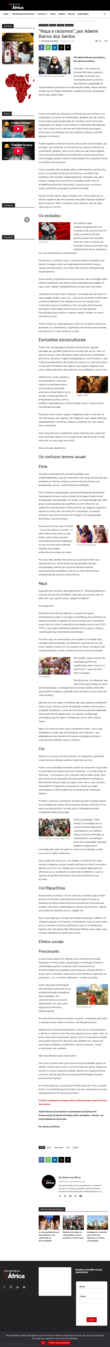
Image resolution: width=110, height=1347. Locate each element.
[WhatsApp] (48, 47)
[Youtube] (81, 1196)
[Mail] (71, 1196)
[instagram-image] (10, 219)
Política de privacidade (59, 1343)
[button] (104, 14)
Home (5, 14)
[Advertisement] (73, 104)
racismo (76, 1147)
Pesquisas (69, 25)
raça (67, 1147)
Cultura (52, 25)
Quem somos (83, 14)
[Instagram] (66, 1196)
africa (49, 1147)
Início (41, 21)
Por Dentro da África (50, 41)
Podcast (71, 14)
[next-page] (45, 1246)
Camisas (61, 14)
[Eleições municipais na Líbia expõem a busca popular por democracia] (73, 1222)
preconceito (58, 1147)
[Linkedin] (55, 47)
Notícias (42, 14)
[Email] (61, 47)
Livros (53, 14)
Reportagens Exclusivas (23, 14)
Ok (43, 1343)
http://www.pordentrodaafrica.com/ (72, 1182)
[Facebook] (41, 47)
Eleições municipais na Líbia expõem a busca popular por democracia (73, 1235)
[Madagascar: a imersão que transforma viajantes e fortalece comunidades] (97, 1222)
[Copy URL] (68, 47)
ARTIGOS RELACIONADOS (52, 1209)
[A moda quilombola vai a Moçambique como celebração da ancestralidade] (49, 1222)
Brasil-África (50, 21)
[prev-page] (40, 1246)
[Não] (106, 1339)
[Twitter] (76, 1196)
